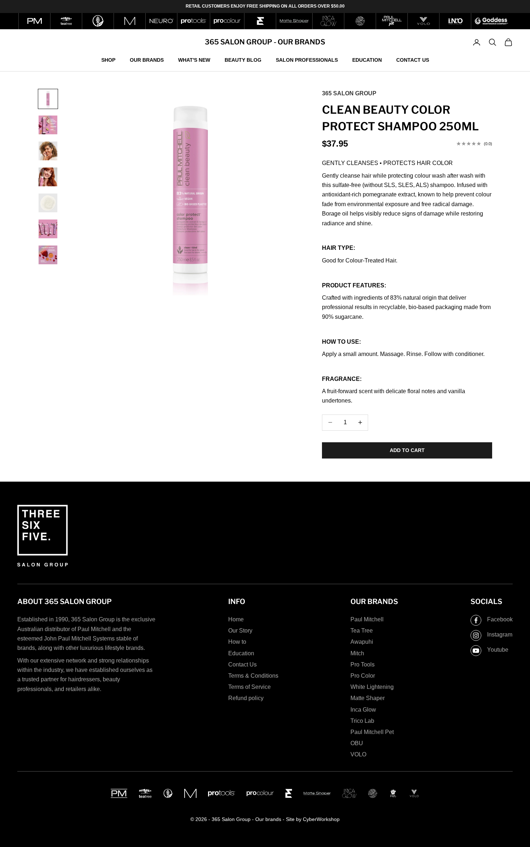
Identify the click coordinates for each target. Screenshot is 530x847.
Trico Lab (362, 721)
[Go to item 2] (48, 125)
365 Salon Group (349, 93)
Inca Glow (363, 710)
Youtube (497, 650)
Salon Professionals (307, 59)
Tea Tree (361, 630)
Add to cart (407, 450)
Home (236, 619)
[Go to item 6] (48, 229)
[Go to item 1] (48, 99)
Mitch (357, 653)
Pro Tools (362, 664)
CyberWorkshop (321, 819)
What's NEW (194, 59)
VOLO (358, 754)
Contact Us (412, 59)
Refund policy (246, 698)
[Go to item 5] (48, 203)
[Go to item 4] (48, 177)
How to (237, 642)
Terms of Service (249, 687)
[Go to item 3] (48, 151)
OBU (356, 743)
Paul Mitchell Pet (372, 732)
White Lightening (372, 687)
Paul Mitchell (367, 619)
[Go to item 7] (48, 255)
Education (367, 59)
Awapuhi (361, 642)
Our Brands (147, 59)
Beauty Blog (243, 59)
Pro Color (362, 676)
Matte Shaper (367, 698)
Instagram (499, 634)
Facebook (500, 619)
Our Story (240, 630)
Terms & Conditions (253, 676)
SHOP (108, 59)
